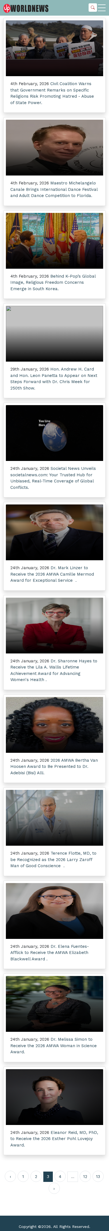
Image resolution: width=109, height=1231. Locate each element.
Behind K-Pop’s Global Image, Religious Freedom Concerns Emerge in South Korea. (53, 282)
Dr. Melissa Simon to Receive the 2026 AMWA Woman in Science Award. (53, 1045)
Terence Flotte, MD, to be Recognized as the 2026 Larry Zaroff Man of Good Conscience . (53, 859)
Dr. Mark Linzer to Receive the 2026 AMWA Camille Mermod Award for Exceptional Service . (52, 574)
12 (85, 1176)
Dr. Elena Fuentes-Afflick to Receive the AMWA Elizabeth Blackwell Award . (49, 952)
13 (98, 1176)
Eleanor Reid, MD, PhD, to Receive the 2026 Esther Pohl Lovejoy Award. (54, 1139)
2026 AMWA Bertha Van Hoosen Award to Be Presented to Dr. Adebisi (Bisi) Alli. (54, 766)
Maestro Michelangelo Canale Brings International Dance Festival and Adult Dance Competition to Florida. (54, 189)
